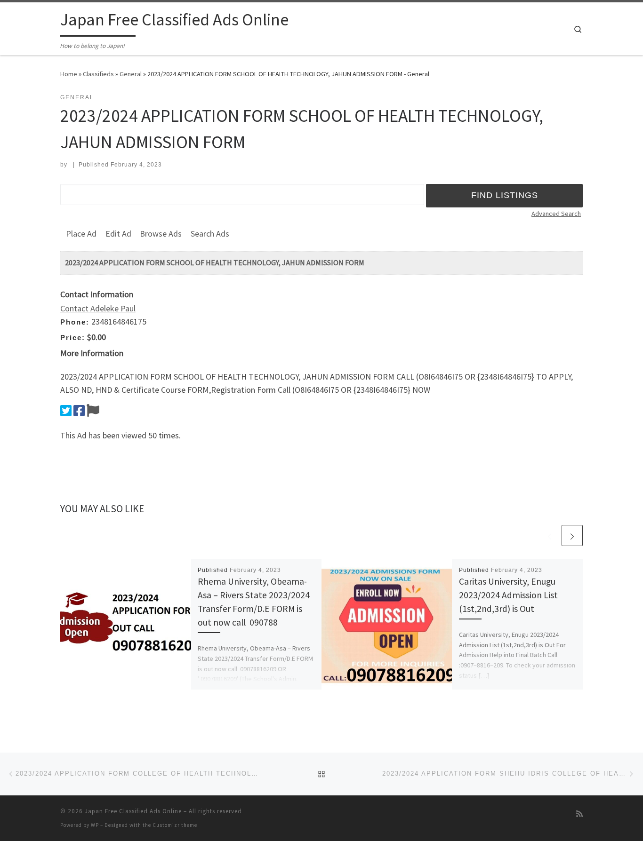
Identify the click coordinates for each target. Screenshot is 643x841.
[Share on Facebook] (79, 411)
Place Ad (81, 233)
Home (68, 74)
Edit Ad (118, 233)
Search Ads (210, 233)
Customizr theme (175, 825)
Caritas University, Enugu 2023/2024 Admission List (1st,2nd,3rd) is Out (508, 595)
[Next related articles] (572, 535)
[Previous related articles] (549, 535)
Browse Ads (161, 233)
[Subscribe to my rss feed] (579, 814)
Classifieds (98, 74)
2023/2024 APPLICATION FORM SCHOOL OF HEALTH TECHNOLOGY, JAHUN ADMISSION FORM (214, 262)
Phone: (74, 322)
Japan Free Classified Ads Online (133, 811)
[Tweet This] (66, 411)
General (131, 74)
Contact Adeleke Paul (98, 308)
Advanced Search (556, 213)
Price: (72, 337)
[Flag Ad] (93, 411)
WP (95, 825)
